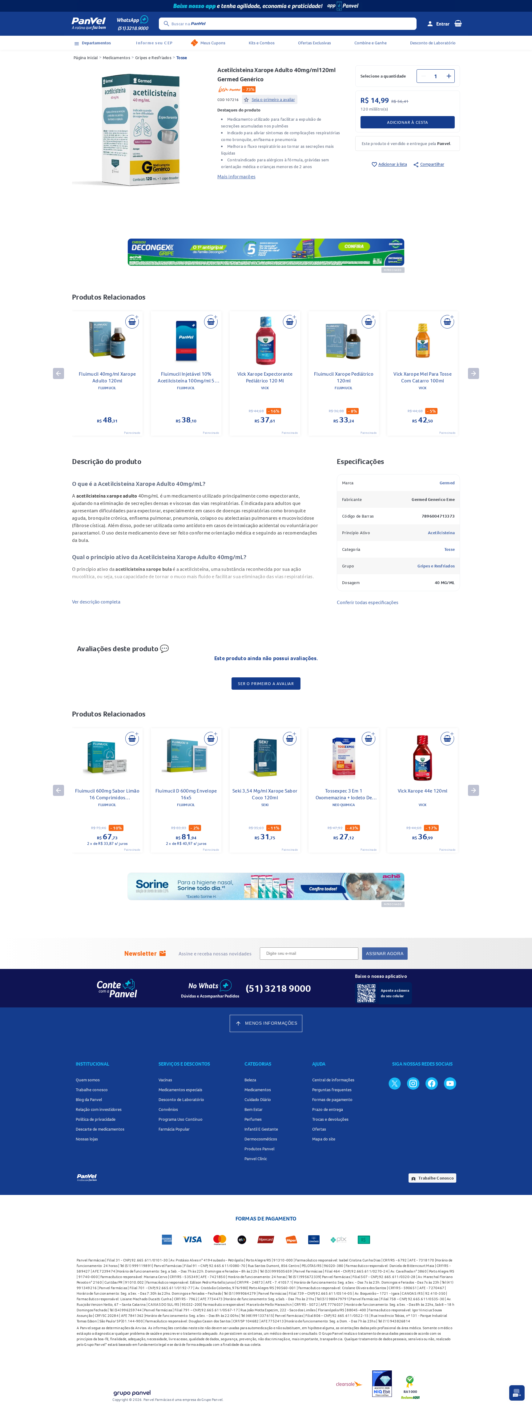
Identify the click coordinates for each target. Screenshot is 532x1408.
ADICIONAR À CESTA (407, 122)
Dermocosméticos (260, 1139)
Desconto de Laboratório (433, 43)
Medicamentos (116, 57)
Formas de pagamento (332, 1099)
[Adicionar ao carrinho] (132, 322)
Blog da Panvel (89, 1099)
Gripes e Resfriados (153, 57)
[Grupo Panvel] (131, 1391)
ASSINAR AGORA (384, 953)
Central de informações (333, 1080)
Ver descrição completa (96, 602)
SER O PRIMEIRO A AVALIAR (266, 683)
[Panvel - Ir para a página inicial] (88, 24)
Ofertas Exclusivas (314, 43)
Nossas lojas (87, 1139)
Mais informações (236, 176)
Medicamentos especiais (180, 1089)
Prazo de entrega (327, 1109)
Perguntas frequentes (332, 1089)
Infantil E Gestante (261, 1129)
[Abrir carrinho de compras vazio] (458, 23)
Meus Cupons (212, 43)
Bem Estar (253, 1109)
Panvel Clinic (255, 1158)
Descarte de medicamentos (100, 1129)
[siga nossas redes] (395, 1083)
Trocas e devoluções (330, 1119)
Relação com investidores (99, 1109)
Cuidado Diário (257, 1099)
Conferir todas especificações (367, 602)
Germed (447, 483)
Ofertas (319, 1129)
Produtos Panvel (259, 1149)
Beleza (250, 1080)
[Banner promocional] (266, 6)
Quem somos (88, 1080)
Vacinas (165, 1080)
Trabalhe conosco (92, 1089)
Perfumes (253, 1119)
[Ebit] (382, 1383)
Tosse (181, 57)
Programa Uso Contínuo (181, 1119)
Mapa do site (323, 1139)
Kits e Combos (262, 43)
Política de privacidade (95, 1119)
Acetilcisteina (441, 532)
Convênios (168, 1109)
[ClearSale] (349, 1383)
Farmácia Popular (174, 1129)
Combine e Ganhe (370, 43)
